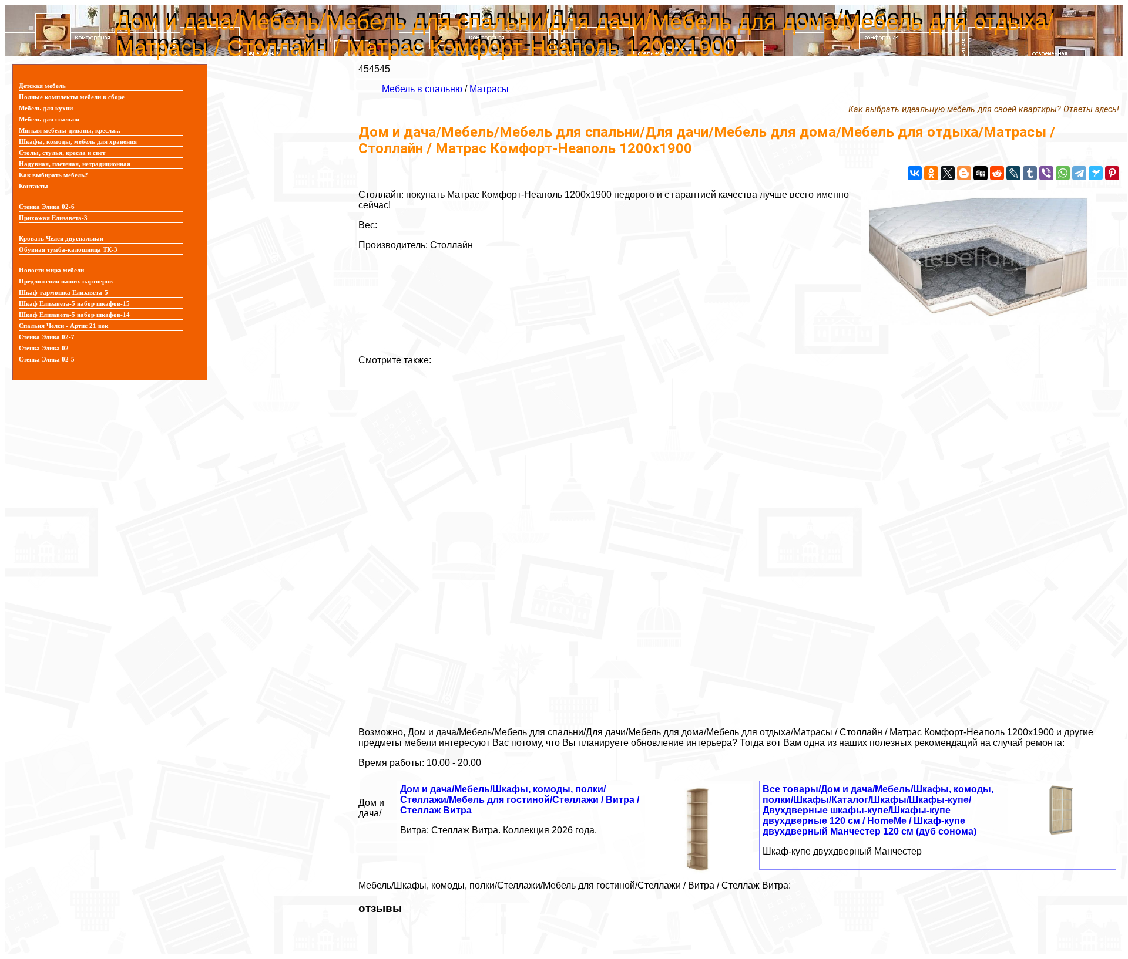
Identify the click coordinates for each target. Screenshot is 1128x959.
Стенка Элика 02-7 (47, 337)
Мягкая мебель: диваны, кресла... (69, 130)
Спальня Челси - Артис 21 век (63, 326)
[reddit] (997, 173)
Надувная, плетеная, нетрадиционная (74, 164)
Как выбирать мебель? (53, 175)
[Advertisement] (710, 542)
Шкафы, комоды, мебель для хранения (78, 142)
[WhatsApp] (1063, 173)
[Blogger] (964, 173)
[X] (948, 173)
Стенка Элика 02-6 (47, 207)
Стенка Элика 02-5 (47, 359)
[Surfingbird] (1096, 173)
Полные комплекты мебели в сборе (72, 97)
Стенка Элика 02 (44, 348)
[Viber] (1046, 173)
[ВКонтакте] (915, 173)
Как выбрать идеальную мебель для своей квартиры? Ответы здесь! (983, 109)
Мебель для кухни (46, 108)
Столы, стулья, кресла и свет (62, 153)
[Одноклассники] (931, 173)
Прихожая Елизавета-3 (53, 218)
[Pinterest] (1112, 173)
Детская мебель (42, 86)
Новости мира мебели (51, 270)
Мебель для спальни (49, 119)
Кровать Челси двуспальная (61, 238)
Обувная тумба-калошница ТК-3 (68, 249)
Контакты (33, 186)
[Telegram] (1079, 173)
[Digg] (980, 173)
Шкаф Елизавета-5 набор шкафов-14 (74, 315)
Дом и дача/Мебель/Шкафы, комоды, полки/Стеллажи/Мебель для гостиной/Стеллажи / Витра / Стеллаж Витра (519, 799)
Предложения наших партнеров (66, 281)
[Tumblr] (1030, 173)
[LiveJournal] (1013, 173)
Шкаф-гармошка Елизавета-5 (63, 292)
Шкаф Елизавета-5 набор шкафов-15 (74, 303)
